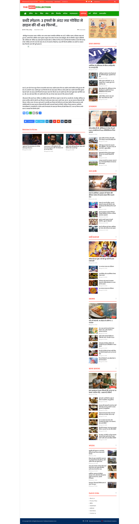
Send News (57, 1)
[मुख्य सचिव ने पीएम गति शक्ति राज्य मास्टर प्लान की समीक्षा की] (93, 140)
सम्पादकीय (102, 13)
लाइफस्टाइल (73, 13)
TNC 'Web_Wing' (28, 29)
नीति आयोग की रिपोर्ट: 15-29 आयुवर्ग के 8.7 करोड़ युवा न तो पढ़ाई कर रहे (106, 82)
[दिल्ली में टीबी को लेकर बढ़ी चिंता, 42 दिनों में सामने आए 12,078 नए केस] (93, 353)
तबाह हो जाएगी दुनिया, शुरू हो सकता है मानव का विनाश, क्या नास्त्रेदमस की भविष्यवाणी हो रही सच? (107, 205)
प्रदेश (46, 13)
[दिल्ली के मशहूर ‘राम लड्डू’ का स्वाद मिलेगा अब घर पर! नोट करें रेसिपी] (93, 430)
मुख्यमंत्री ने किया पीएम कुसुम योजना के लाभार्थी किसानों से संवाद (106, 154)
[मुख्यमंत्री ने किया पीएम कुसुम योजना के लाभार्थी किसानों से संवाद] (93, 155)
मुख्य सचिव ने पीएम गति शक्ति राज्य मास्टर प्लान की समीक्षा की (107, 138)
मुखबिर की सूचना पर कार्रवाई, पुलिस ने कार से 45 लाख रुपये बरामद (96, 452)
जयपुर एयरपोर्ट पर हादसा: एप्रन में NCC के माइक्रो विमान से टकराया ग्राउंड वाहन (107, 162)
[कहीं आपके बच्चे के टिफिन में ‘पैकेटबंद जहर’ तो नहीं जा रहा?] (93, 338)
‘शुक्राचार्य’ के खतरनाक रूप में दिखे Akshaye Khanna (31, 147)
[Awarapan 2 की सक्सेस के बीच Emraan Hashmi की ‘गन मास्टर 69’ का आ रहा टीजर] (53, 139)
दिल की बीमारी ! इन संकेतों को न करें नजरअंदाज (107, 359)
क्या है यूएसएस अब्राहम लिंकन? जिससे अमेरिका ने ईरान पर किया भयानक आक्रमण (107, 213)
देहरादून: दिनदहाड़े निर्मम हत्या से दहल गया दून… (97, 483)
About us (42, 1)
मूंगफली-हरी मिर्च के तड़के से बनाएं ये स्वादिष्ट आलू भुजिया (106, 399)
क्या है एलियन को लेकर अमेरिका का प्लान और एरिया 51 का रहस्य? (107, 227)
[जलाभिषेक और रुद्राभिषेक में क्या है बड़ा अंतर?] (93, 276)
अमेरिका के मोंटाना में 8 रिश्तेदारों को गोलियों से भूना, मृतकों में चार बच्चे (107, 74)
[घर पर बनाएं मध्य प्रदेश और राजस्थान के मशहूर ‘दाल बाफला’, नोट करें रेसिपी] (93, 422)
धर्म (90, 13)
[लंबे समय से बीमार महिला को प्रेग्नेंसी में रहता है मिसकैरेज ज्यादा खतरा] (93, 345)
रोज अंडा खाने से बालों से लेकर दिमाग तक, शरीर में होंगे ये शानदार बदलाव (106, 330)
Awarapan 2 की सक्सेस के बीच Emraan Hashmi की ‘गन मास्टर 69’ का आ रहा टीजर (53, 148)
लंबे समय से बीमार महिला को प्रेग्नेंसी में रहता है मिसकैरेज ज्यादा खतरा (107, 344)
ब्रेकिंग (31, 13)
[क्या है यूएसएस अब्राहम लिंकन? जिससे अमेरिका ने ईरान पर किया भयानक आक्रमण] (93, 214)
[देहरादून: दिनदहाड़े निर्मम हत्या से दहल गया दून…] (112, 485)
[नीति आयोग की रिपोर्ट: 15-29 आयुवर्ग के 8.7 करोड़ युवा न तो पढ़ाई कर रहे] (93, 83)
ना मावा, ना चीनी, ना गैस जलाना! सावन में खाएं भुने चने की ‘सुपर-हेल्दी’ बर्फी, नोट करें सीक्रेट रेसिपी (107, 436)
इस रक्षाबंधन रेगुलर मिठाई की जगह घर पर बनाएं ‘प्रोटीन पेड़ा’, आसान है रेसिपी (102, 391)
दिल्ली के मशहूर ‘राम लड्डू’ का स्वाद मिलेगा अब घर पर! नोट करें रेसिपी (108, 428)
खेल (52, 13)
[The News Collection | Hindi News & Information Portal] (36, 7)
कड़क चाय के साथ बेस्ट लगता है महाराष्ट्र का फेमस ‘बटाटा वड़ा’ (107, 413)
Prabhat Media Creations (110, 521)
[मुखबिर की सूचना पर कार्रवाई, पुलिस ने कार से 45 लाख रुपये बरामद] (112, 453)
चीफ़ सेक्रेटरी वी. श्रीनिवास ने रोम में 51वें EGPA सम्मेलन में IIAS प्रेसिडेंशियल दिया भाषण (107, 90)
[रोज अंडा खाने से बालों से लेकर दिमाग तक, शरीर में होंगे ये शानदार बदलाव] (93, 331)
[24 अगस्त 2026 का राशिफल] (93, 291)
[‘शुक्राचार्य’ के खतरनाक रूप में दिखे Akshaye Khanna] (32, 139)
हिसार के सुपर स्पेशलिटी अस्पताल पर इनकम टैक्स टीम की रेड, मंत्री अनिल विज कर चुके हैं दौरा (97, 460)
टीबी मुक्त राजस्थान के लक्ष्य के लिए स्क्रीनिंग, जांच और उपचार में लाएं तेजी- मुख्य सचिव (107, 146)
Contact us (65, 1)
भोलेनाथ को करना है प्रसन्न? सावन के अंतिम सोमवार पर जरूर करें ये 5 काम (107, 282)
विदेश (41, 13)
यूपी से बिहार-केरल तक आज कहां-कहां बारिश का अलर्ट (106, 96)
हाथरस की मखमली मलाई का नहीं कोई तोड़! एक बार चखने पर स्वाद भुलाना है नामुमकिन (107, 406)
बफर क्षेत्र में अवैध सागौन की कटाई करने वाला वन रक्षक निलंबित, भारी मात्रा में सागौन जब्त (97, 467)
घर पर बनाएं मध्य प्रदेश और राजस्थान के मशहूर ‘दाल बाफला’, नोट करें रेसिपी (107, 421)
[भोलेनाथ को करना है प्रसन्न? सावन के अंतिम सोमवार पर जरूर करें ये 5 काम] (93, 283)
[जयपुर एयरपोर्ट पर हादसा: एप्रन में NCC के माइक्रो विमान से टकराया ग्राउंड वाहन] (93, 163)
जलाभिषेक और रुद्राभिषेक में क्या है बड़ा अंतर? (107, 274)
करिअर (65, 13)
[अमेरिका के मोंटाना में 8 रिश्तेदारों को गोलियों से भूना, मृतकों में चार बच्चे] (93, 76)
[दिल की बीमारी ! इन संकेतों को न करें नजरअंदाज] (93, 360)
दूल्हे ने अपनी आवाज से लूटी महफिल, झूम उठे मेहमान (106, 220)
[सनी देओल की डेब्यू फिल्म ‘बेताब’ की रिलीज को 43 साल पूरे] (75, 139)
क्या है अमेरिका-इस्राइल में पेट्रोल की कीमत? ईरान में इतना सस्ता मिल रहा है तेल (101, 195)
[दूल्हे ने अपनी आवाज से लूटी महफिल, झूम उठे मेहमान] (93, 222)
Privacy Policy (49, 1)
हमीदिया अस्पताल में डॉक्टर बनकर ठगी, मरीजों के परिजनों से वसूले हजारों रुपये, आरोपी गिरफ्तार (97, 476)
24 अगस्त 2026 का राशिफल (106, 288)
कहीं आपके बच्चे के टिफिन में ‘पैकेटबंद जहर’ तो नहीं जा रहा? (106, 336)
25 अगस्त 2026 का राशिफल (106, 266)
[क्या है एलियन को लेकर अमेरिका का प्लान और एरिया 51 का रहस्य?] (93, 229)
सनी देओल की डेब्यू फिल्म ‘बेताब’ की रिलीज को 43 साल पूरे (75, 147)
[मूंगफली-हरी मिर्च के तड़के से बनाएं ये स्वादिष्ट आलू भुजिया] (93, 400)
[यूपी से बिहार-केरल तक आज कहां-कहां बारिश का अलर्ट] (93, 98)
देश (36, 13)
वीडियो (95, 13)
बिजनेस (58, 13)
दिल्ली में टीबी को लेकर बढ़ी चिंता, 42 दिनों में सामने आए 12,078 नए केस (107, 352)
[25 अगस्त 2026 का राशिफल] (93, 269)
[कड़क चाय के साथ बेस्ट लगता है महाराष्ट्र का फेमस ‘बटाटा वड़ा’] (93, 415)
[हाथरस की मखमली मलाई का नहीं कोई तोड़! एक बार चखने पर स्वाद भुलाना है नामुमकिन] (93, 408)
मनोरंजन (83, 13)
